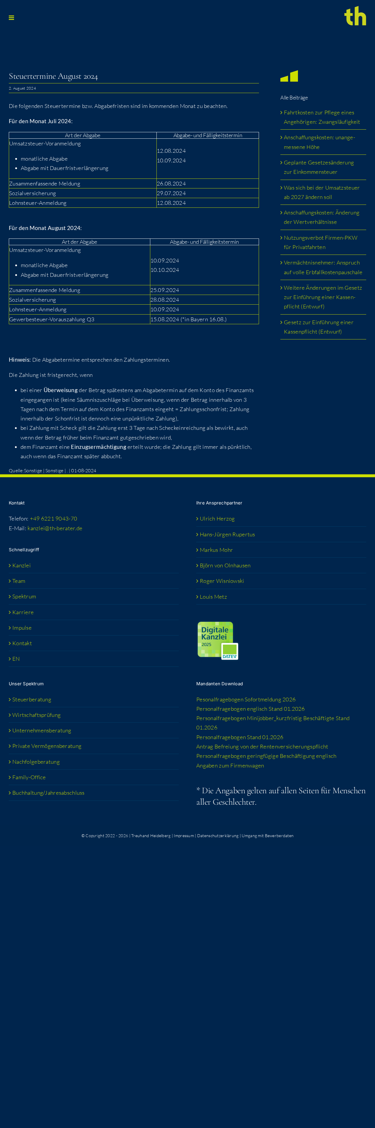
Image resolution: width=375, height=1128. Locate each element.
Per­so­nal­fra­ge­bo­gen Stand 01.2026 (239, 737)
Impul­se (22, 627)
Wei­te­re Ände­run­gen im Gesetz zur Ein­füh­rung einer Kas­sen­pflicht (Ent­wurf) (323, 297)
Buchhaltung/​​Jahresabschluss (48, 792)
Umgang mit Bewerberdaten (268, 835)
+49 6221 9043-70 (53, 518)
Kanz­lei (21, 565)
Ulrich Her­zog (217, 518)
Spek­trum (24, 596)
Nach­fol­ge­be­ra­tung (36, 761)
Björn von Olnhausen (225, 565)
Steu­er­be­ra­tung (31, 699)
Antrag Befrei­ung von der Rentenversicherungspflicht (262, 746)
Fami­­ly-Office (29, 777)
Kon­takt (22, 643)
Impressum (184, 835)
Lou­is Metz (213, 596)
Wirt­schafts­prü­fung (36, 714)
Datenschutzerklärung (218, 835)
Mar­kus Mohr (216, 549)
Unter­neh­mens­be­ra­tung (41, 730)
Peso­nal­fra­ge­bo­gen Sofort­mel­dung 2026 (246, 699)
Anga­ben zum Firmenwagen (230, 765)
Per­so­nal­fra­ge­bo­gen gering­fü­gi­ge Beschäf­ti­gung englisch (266, 755)
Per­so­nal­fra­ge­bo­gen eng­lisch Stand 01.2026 (250, 708)
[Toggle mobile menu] (12, 18)
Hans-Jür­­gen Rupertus (227, 534)
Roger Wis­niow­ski (222, 580)
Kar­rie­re (23, 612)
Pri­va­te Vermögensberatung (46, 745)
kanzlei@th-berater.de (55, 528)
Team (18, 580)
